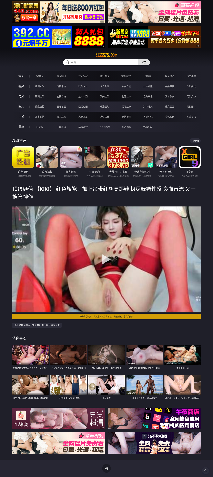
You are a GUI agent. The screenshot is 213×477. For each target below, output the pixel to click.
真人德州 (61, 76)
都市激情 (39, 116)
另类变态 (191, 96)
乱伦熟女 (169, 96)
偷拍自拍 (61, 96)
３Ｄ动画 (104, 86)
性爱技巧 (191, 116)
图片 (21, 106)
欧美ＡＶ (83, 86)
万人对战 (83, 76)
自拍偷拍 (61, 86)
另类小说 (148, 116)
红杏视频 (126, 126)
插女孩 (39, 126)
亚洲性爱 (39, 96)
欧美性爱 (104, 96)
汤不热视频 (104, 126)
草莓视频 (83, 126)
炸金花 (147, 76)
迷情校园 (126, 116)
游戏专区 (104, 76)
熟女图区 (169, 106)
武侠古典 (104, 116)
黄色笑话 (169, 116)
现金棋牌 (169, 76)
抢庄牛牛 (191, 76)
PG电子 (40, 76)
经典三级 (148, 96)
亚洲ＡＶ (39, 86)
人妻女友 (83, 116)
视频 (21, 86)
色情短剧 (148, 126)
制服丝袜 (126, 96)
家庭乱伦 (61, 116)
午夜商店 (61, 126)
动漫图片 (104, 106)
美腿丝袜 (126, 106)
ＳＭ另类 (191, 86)
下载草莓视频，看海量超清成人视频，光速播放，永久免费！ (106, 316)
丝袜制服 (148, 86)
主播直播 (169, 86)
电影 (21, 96)
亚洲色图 (61, 106)
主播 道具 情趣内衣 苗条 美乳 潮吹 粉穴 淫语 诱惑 (37, 325)
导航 (21, 127)
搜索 (144, 62)
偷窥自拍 (39, 106)
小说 (21, 117)
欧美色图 (83, 106)
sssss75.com (106, 55)
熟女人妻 (126, 86)
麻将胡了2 (126, 76)
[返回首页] (205, 470)
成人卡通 (83, 96)
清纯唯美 (148, 106)
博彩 (21, 76)
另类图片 (191, 106)
